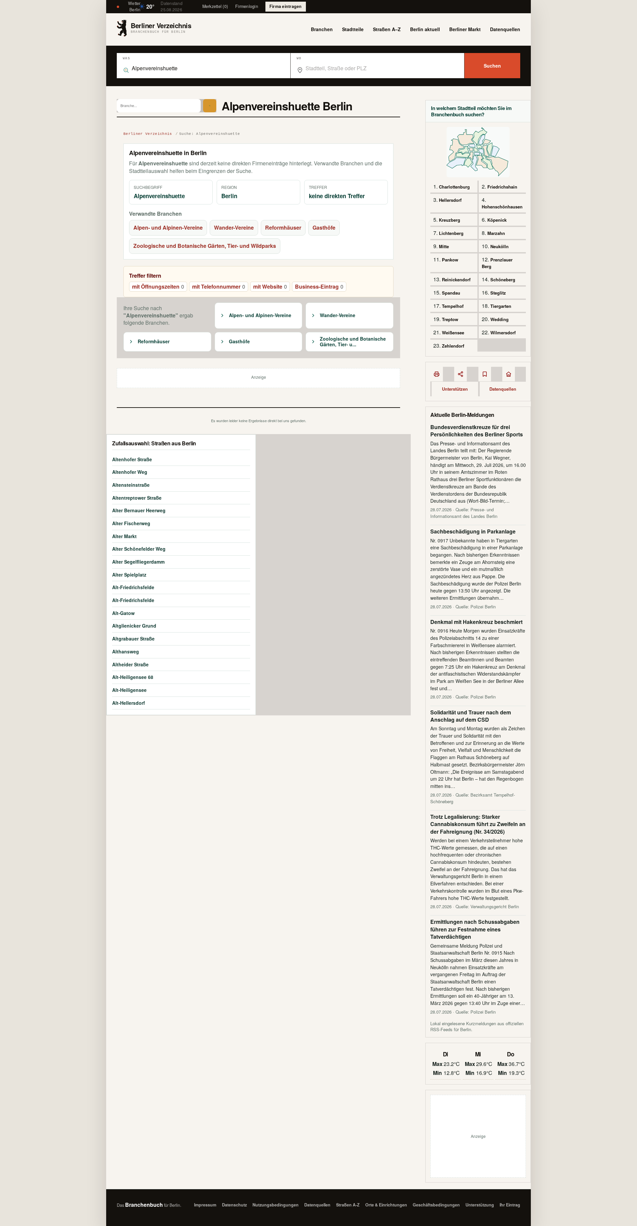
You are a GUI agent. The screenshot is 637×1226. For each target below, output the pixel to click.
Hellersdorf (450, 200)
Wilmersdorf (503, 332)
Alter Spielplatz (129, 574)
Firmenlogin (246, 6)
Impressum (205, 1205)
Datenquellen (505, 29)
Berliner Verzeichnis (147, 134)
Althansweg (125, 651)
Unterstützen (455, 389)
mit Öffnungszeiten (158, 286)
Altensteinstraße (131, 484)
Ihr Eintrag (510, 1205)
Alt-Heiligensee (129, 690)
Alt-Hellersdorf (128, 702)
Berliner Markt (465, 29)
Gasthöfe (324, 227)
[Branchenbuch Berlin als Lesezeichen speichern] (484, 374)
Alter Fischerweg (131, 523)
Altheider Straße (130, 664)
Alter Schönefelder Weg (139, 548)
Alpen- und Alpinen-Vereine (168, 227)
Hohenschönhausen (502, 206)
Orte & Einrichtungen (386, 1205)
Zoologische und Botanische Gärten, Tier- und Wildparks (204, 246)
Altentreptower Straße (137, 497)
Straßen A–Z (387, 29)
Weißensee (453, 332)
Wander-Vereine (234, 227)
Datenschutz (234, 1205)
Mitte (444, 246)
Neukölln (499, 246)
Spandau (451, 293)
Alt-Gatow (123, 613)
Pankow (450, 259)
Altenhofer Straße (132, 459)
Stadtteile (353, 29)
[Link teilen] (460, 374)
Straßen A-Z (348, 1205)
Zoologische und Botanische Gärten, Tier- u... (353, 342)
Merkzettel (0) (215, 6)
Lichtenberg (451, 233)
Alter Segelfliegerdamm (138, 561)
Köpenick (497, 220)
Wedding (499, 319)
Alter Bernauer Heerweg (139, 510)
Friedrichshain (502, 187)
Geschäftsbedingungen (436, 1205)
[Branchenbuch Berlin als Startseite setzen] (508, 374)
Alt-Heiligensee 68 (132, 677)
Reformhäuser (283, 227)
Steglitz (498, 293)
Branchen (322, 29)
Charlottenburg (454, 187)
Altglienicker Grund (134, 625)
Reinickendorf (456, 279)
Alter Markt (124, 536)
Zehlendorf (453, 346)
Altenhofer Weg (129, 472)
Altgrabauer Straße (133, 638)
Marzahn (496, 233)
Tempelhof (452, 306)
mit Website (270, 286)
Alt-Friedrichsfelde (133, 587)
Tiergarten (500, 306)
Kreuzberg (449, 220)
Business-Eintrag (319, 286)
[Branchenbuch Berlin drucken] (436, 374)
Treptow (450, 319)
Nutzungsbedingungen (275, 1205)
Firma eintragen (285, 6)
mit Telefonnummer (218, 286)
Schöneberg (502, 279)
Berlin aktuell (425, 29)
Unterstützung (479, 1205)
